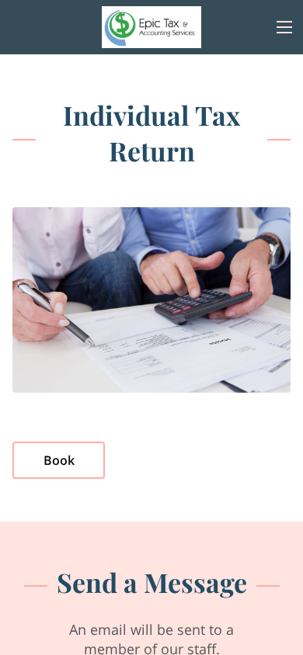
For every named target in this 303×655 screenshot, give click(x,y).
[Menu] (284, 27)
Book (59, 460)
